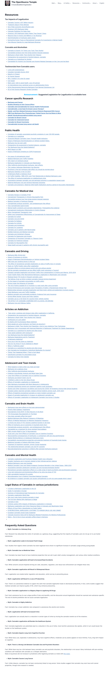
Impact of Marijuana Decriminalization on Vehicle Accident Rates (28, 259)
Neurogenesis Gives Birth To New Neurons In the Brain (25, 412)
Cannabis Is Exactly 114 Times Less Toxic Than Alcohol (25, 50)
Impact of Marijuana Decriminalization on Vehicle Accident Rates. (29, 141)
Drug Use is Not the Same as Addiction (20, 341)
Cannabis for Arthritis (15, 223)
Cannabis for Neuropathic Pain (18, 243)
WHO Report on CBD (14, 149)
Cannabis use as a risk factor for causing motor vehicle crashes (28, 299)
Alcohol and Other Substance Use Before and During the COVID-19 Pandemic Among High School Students (42, 388)
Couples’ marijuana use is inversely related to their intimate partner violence (32, 461)
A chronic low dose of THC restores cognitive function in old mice (29, 422)
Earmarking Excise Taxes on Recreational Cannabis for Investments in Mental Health (35, 40)
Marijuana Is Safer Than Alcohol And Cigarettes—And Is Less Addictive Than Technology (36, 326)
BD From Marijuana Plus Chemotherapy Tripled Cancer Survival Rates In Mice (35, 113)
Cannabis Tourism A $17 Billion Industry (20, 22)
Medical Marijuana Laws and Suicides (20, 463)
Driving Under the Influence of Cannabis (21, 283)
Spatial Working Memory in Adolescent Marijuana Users (26, 438)
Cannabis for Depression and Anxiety (20, 236)
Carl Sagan (11, 81)
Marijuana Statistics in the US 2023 (19, 171)
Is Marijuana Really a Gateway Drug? (19, 174)
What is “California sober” (16, 346)
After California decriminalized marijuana (21, 371)
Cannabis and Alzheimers (16, 225)
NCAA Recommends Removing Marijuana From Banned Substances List (31, 87)
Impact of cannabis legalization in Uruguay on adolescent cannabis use (31, 395)
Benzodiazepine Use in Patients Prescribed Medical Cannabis (28, 476)
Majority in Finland (14, 74)
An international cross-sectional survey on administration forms (28, 85)
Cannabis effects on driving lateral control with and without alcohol (29, 268)
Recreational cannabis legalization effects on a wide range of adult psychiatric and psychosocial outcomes (42, 470)
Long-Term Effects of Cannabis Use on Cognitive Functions (27, 375)
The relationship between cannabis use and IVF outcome (26, 446)
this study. (67, 654)
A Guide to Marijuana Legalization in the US (22, 488)
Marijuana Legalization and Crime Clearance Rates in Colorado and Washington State (35, 506)
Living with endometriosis (16, 70)
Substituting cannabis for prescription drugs (22, 354)
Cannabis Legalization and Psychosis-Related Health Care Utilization (30, 459)
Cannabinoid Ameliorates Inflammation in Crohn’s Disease (26, 210)
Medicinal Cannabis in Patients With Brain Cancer (24, 442)
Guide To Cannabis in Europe (17, 491)
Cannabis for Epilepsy (15, 221)
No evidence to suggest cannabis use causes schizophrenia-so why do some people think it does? (40, 478)
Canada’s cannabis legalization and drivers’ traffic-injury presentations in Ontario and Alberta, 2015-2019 (42, 272)
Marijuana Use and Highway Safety (19, 303)
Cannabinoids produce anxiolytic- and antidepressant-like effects (29, 203)
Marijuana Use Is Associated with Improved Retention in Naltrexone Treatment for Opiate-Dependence (41, 328)
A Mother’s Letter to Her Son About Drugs (21, 380)
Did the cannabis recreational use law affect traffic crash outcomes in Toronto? (33, 270)
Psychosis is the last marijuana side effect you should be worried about (31, 169)
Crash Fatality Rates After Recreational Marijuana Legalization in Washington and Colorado (37, 274)
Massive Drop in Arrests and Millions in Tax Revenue (25, 35)
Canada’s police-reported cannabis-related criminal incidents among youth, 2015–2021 (36, 391)
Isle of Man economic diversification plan (21, 27)
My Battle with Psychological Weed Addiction (22, 322)
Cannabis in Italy (13, 502)
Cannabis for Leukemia (15, 227)
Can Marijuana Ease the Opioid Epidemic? (21, 335)
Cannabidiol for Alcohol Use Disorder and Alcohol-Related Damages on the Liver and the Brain (38, 61)
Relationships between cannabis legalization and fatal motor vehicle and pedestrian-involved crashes (41, 290)
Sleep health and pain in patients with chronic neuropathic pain (28, 245)
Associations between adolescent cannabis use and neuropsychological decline (33, 467)
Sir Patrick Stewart (14, 76)
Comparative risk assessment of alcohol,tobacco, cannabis (27, 57)
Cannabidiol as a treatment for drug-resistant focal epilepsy (27, 429)
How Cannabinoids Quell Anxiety (18, 206)
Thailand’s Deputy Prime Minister (18, 25)
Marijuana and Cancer (15, 102)
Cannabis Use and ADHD (16, 219)
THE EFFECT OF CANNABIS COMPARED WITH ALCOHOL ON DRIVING (30, 301)
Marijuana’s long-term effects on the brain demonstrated (26, 407)
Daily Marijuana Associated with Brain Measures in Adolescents (28, 384)
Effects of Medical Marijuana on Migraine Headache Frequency (28, 420)
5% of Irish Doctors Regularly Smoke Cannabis (23, 89)
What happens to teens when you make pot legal (23, 367)
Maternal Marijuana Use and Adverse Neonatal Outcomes (26, 182)
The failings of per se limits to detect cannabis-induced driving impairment (32, 279)
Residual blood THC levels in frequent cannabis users (25, 277)
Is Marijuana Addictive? (15, 339)
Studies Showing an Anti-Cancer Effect (21, 104)
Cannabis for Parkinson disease (18, 240)
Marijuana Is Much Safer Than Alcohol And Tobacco (24, 55)
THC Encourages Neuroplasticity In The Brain (22, 414)
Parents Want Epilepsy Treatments (19, 409)
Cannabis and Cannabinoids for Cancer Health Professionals (28, 106)
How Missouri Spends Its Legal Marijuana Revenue (24, 42)
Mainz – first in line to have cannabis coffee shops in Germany (28, 517)
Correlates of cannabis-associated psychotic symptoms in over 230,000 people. (34, 134)
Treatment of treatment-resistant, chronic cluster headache (27, 444)
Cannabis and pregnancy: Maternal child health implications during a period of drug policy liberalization (41, 185)
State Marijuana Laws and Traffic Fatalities (22, 292)
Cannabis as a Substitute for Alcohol (19, 59)
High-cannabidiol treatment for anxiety (20, 474)
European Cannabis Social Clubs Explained (21, 512)
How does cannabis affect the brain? (20, 416)
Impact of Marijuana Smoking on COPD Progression (24, 151)
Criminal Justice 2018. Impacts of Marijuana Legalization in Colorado (30, 504)
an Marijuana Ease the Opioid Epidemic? (22, 147)
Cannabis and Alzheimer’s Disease (19, 234)
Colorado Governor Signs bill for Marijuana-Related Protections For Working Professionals (37, 515)
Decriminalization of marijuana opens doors (22, 38)
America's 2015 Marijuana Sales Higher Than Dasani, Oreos (27, 33)
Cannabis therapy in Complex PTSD (19, 195)
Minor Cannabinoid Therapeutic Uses (20, 212)
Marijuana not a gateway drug (17, 369)
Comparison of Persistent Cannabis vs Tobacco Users (25, 238)
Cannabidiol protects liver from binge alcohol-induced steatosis (28, 53)
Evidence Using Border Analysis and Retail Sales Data (25, 373)
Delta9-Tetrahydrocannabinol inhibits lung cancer (25, 115)
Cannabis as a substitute (16, 136)
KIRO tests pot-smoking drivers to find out (21, 261)
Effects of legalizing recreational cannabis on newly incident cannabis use (31, 393)
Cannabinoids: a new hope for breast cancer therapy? (26, 109)
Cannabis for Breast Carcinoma (18, 122)
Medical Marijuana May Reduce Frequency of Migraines (26, 418)
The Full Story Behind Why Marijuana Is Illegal (22, 499)
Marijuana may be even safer (17, 143)
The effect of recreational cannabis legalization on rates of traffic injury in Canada (34, 264)
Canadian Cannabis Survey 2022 (18, 72)
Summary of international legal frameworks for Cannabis (26, 493)
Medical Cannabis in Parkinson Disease (20, 201)
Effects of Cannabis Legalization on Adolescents (23, 382)
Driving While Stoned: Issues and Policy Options (23, 296)
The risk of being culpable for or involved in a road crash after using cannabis (33, 285)
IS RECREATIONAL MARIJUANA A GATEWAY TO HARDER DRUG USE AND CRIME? (34, 510)
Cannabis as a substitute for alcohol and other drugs (25, 330)
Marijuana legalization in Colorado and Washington (24, 163)
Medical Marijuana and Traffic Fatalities (20, 158)
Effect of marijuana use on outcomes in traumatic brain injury (27, 425)
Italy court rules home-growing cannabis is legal (23, 497)
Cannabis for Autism (14, 216)
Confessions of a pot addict (17, 320)
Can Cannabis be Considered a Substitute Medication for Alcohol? (29, 350)
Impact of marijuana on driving (17, 257)
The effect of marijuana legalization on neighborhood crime (27, 178)
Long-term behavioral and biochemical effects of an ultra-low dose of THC (32, 472)
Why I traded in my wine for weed (19, 78)
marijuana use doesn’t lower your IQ (19, 378)
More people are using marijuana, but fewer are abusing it (26, 324)
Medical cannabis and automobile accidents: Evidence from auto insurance (32, 294)
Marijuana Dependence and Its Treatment (21, 337)
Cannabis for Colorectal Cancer (18, 120)
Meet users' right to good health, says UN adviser (24, 83)
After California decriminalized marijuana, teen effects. (25, 165)
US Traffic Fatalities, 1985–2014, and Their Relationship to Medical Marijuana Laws (34, 176)
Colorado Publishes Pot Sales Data (19, 31)
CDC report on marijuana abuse (18, 161)
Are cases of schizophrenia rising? (19, 156)
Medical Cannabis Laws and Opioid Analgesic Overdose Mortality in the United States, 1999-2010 (39, 465)
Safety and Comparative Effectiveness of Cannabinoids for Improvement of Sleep (34, 214)
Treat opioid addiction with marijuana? (20, 333)
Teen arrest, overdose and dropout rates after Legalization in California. (31, 313)
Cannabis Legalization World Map (18, 495)
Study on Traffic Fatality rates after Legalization (23, 266)
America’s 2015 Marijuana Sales (18, 29)
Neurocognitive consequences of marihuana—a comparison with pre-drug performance (36, 436)
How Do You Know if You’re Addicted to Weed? (23, 344)
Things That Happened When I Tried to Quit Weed (24, 352)
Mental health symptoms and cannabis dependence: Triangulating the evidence (33, 208)
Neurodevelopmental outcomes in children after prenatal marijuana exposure (32, 449)
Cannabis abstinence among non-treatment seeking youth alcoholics (30, 386)
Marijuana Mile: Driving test (16, 255)
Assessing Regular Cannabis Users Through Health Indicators (28, 138)
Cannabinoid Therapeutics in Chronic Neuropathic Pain (25, 197)
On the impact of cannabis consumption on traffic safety (26, 281)
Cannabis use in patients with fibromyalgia (21, 230)
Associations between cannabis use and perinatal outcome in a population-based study (36, 180)
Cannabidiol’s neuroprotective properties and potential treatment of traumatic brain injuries (37, 440)
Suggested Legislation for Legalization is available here (62, 95)
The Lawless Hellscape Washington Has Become (23, 167)
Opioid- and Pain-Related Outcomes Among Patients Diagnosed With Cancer (34, 111)
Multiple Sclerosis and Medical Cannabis (21, 232)
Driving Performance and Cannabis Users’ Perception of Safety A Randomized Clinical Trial (37, 288)
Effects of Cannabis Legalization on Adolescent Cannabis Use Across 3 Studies (33, 397)
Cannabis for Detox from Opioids (18, 357)
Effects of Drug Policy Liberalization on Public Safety (25, 508)
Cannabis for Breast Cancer (17, 117)
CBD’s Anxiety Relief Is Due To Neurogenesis (22, 431)
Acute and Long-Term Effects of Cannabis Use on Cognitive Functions (30, 433)
